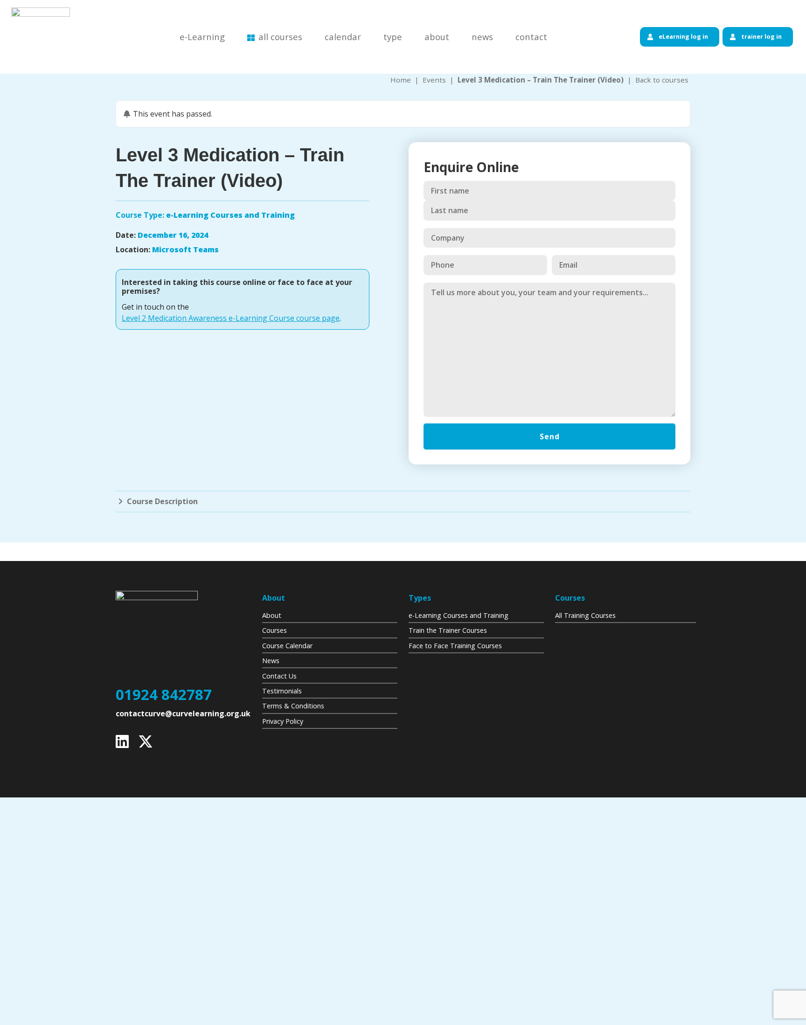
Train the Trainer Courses (448, 630)
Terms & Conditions (293, 705)
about (436, 36)
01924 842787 (164, 694)
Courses (274, 630)
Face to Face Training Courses (455, 645)
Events (434, 79)
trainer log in (761, 36)
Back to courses (661, 79)
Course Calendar (287, 645)
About (271, 615)
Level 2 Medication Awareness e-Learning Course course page (231, 318)
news (482, 36)
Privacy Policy (282, 721)
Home (400, 79)
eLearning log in (683, 36)
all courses (280, 36)
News (270, 660)
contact (531, 36)
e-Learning (202, 36)
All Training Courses (585, 615)
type (392, 36)
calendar (343, 36)
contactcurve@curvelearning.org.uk (183, 713)
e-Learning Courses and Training (458, 615)
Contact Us (279, 676)
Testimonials (282, 690)
